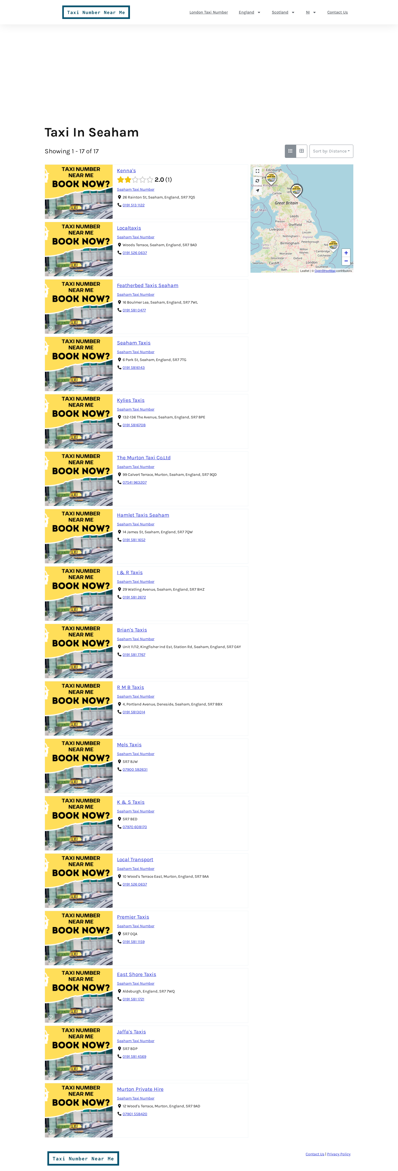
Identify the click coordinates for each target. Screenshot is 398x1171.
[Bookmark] (50, 214)
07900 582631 (135, 769)
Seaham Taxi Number (135, 189)
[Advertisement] (199, 84)
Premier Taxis (133, 917)
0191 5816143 (134, 367)
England (246, 12)
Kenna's (126, 170)
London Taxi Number (209, 12)
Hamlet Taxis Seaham (143, 515)
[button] (333, 252)
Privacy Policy (339, 1154)
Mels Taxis (129, 744)
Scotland (280, 12)
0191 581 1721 (133, 999)
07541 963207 (135, 482)
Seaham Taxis (134, 343)
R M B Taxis (130, 687)
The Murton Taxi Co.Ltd (144, 457)
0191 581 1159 (134, 941)
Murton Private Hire (140, 1089)
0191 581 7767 (134, 654)
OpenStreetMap (325, 270)
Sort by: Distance (330, 151)
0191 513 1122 (134, 205)
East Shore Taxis (136, 974)
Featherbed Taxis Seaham (147, 285)
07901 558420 (135, 1114)
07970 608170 (135, 827)
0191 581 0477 (134, 310)
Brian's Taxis (132, 630)
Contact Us (337, 12)
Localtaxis (129, 228)
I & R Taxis (130, 572)
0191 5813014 (134, 712)
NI (308, 12)
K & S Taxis (131, 802)
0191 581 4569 (134, 1056)
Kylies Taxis (131, 400)
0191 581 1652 (134, 540)
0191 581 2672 (134, 597)
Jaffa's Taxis (131, 1032)
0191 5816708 (134, 425)
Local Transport (135, 859)
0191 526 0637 (135, 253)
